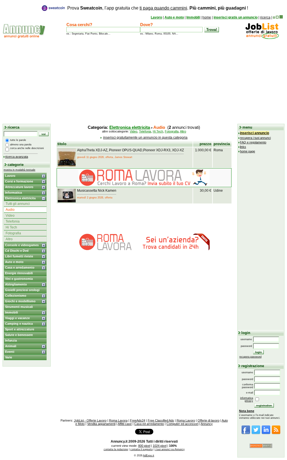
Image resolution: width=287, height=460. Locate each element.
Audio (10, 210)
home (206, 17)
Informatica (13, 192)
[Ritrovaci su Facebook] (245, 433)
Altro (9, 239)
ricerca (265, 17)
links (243, 146)
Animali (10, 346)
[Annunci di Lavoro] (262, 38)
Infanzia (11, 340)
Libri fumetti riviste (19, 256)
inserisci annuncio (254, 133)
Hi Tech (11, 227)
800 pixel (144, 445)
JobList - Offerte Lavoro (90, 420)
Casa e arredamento (19, 267)
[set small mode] (274, 17)
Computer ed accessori (182, 423)
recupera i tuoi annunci (255, 137)
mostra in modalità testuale (19, 169)
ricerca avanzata (16, 156)
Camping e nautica (19, 323)
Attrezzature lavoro (19, 187)
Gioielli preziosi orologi (22, 290)
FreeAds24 (137, 420)
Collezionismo (15, 295)
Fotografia (13, 233)
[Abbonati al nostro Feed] (276, 433)
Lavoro (156, 17)
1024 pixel (159, 445)
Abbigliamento (16, 284)
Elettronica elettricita (20, 198)
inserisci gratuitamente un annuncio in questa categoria (145, 137)
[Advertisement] (143, 81)
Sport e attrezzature (19, 329)
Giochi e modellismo (20, 301)
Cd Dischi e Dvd (17, 250)
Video (10, 216)
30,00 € (205, 191)
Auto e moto (174, 17)
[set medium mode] (277, 17)
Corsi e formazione (19, 181)
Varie (8, 357)
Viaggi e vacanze (17, 318)
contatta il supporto (141, 449)
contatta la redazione (116, 449)
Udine (218, 191)
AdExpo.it (148, 455)
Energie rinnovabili (19, 273)
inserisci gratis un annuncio (236, 17)
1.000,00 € (203, 150)
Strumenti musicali (19, 306)
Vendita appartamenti (101, 423)
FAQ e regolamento (253, 142)
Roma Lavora (118, 420)
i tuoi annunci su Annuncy (170, 449)
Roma (218, 150)
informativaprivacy (246, 399)
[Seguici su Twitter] (255, 433)
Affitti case (125, 423)
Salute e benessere (19, 335)
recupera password (250, 356)
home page (247, 151)
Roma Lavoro (186, 420)
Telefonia (13, 221)
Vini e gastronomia (19, 278)
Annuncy (207, 423)
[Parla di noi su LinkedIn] (265, 433)
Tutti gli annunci (18, 204)
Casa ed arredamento (149, 423)
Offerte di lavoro (208, 420)
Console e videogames (22, 245)
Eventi (9, 351)
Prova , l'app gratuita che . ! (157, 8)
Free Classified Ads (161, 420)
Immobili (193, 17)
